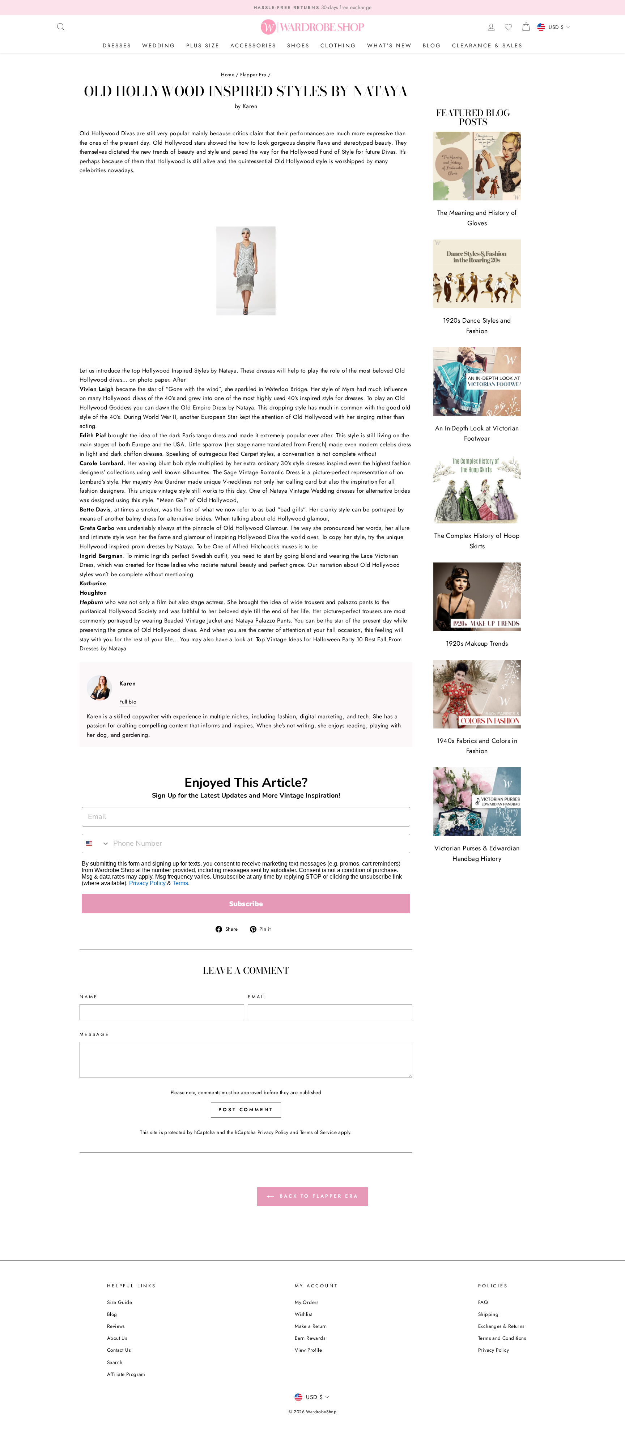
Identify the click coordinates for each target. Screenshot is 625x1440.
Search (114, 1362)
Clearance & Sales (487, 46)
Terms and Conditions (502, 1338)
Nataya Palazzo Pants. (263, 620)
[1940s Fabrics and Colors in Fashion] (477, 694)
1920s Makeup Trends (477, 643)
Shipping (488, 1314)
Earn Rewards (310, 1338)
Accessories (253, 46)
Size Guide (119, 1302)
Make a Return (311, 1326)
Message (95, 1034)
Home (227, 74)
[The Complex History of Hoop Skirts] (477, 489)
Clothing (338, 46)
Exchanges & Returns (501, 1326)
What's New (389, 46)
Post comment (245, 1109)
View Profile (308, 1350)
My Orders (307, 1302)
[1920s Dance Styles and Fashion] (477, 273)
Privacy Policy (147, 883)
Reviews (116, 1326)
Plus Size (203, 46)
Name (89, 996)
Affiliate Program (126, 1374)
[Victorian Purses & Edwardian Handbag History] (477, 801)
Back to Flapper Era (317, 1196)
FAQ (483, 1302)
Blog (432, 46)
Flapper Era (253, 74)
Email (257, 996)
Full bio (127, 701)
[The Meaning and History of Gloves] (477, 166)
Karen (250, 106)
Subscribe (246, 903)
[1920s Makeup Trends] (477, 596)
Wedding (158, 46)
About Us (117, 1338)
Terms (180, 883)
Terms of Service (318, 1132)
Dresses (117, 46)
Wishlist (303, 1314)
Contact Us (119, 1350)
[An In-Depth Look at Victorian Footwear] (477, 381)
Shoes (298, 46)
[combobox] (96, 843)
